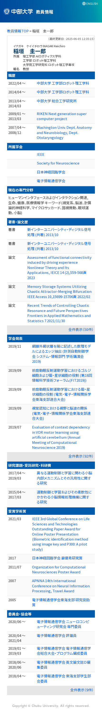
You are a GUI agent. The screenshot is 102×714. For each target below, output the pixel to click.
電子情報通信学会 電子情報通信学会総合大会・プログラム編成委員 (64, 651)
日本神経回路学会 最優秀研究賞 (57, 557)
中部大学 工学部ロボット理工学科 (63, 83)
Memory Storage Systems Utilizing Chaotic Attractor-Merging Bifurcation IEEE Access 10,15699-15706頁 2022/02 (59, 291)
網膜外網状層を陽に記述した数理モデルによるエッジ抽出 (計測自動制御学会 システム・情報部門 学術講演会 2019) (61, 354)
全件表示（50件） (81, 329)
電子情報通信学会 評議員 (57, 635)
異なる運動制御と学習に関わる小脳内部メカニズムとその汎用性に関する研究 (64, 477)
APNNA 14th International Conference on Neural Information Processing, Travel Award (61, 585)
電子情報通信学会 (51, 180)
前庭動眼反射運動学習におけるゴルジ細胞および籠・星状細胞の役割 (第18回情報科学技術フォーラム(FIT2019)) (62, 375)
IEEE (40, 154)
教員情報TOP (18, 30)
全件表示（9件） (82, 689)
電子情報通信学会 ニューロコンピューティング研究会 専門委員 (63, 624)
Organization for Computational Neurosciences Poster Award (59, 569)
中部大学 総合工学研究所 (57, 100)
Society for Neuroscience (58, 162)
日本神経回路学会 (51, 171)
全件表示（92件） (81, 456)
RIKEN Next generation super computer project (62, 116)
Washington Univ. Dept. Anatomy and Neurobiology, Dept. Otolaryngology (64, 132)
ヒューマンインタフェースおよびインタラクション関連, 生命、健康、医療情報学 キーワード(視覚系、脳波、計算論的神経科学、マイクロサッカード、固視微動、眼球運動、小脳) (49, 205)
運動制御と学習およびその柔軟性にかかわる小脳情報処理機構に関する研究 (64, 497)
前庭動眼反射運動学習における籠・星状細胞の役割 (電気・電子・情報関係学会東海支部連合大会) (61, 394)
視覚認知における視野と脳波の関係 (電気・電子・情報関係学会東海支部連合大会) (61, 413)
